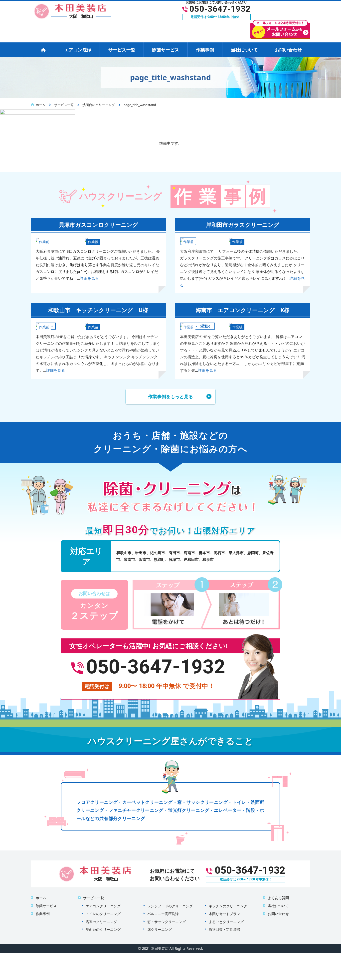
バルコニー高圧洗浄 (163, 913)
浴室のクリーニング (101, 921)
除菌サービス (165, 50)
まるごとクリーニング (226, 921)
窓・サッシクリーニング (166, 921)
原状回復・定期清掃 (224, 929)
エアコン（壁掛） (197, 326)
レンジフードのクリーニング (170, 906)
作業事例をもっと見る (170, 396)
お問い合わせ (288, 50)
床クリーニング (159, 929)
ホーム (41, 897)
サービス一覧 (121, 50)
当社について (244, 50)
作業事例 (205, 50)
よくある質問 (278, 897)
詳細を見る (89, 278)
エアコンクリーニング (103, 906)
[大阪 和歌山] (71, 10)
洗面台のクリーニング (103, 929)
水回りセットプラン (224, 913)
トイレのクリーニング (103, 913)
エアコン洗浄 (77, 50)
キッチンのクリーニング (228, 906)
